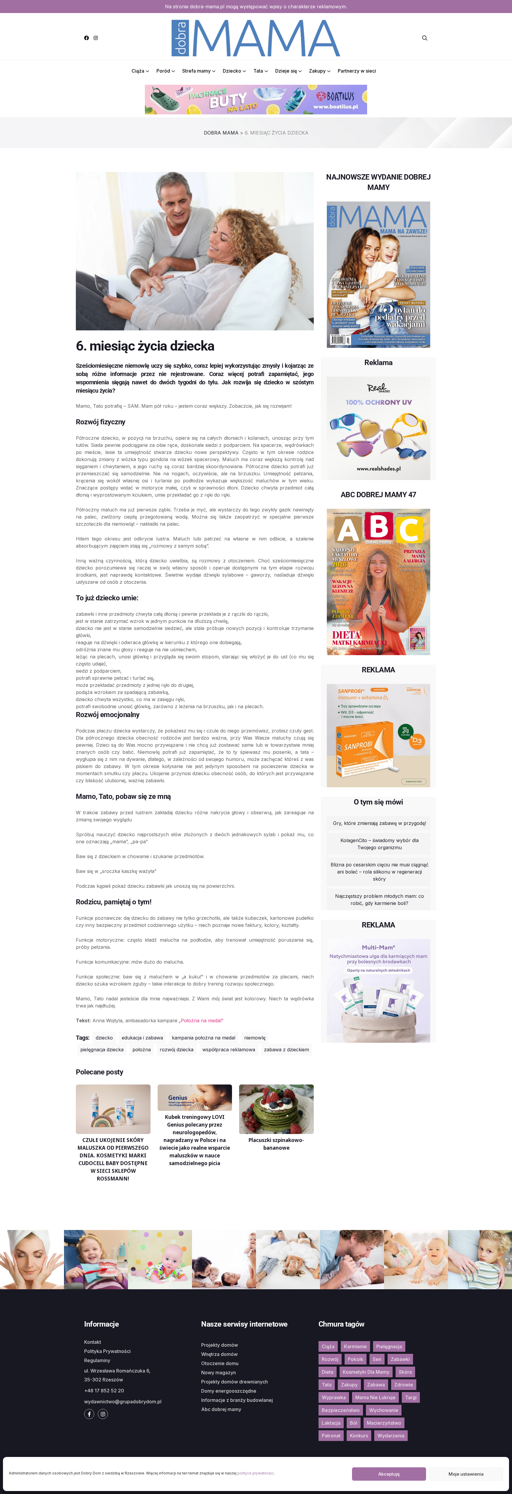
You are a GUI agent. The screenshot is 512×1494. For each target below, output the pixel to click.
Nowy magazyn (218, 1372)
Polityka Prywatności (107, 1351)
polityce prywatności (255, 1473)
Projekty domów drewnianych (234, 1382)
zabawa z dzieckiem (286, 1049)
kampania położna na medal (203, 1038)
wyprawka (334, 1397)
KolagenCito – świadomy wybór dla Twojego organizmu (379, 843)
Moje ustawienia (466, 1474)
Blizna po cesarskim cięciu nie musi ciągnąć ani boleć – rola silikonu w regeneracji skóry (379, 872)
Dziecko (232, 71)
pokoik (355, 1359)
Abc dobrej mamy (221, 1409)
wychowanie (383, 1410)
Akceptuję (389, 1474)
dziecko (104, 1038)
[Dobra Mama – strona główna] (256, 37)
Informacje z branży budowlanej (237, 1400)
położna (141, 1049)
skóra (405, 1372)
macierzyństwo (384, 1423)
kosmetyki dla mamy (366, 1372)
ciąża (328, 1346)
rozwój (330, 1359)
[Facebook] (86, 38)
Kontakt (92, 1342)
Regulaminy (97, 1360)
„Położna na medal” (201, 1020)
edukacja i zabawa (142, 1038)
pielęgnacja (389, 1346)
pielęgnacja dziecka (102, 1049)
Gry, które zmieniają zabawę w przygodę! (379, 823)
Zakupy (317, 71)
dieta (327, 1372)
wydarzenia (390, 1436)
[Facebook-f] (89, 1414)
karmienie (355, 1346)
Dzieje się (286, 71)
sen (377, 1359)
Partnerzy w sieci (357, 71)
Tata (258, 71)
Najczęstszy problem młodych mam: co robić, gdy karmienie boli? (379, 899)
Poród (163, 71)
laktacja (331, 1423)
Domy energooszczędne (228, 1391)
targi (411, 1397)
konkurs (359, 1436)
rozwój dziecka (176, 1049)
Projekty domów (219, 1345)
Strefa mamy (196, 71)
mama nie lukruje (375, 1397)
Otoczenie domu (220, 1363)
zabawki (400, 1359)
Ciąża (138, 71)
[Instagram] (95, 38)
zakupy (349, 1385)
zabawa (376, 1385)
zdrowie (403, 1385)
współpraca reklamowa (228, 1049)
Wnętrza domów (219, 1354)
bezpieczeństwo (341, 1410)
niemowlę (254, 1038)
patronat (331, 1436)
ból (353, 1423)
